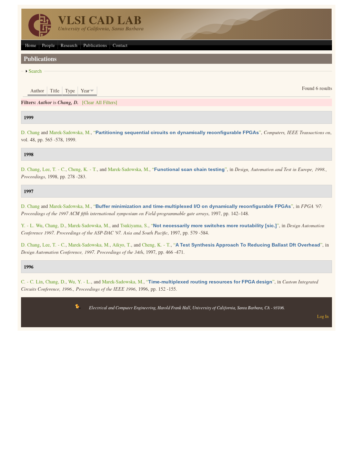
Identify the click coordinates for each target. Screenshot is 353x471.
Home (30, 45)
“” (177, 132)
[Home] (39, 34)
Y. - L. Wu (31, 225)
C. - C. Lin (32, 281)
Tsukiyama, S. (134, 225)
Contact (120, 45)
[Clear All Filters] (99, 102)
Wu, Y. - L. (79, 281)
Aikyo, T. (121, 244)
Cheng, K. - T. (82, 169)
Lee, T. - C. (53, 169)
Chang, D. (55, 225)
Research (69, 45)
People (48, 45)
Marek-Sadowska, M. (70, 132)
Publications (95, 45)
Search (35, 71)
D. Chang (30, 132)
